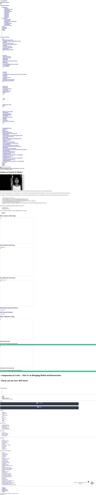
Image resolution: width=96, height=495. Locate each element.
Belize (3, 452)
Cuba (3, 457)
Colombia (4, 455)
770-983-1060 (4, 415)
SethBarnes (19, 1)
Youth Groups (6, 12)
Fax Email (4, 417)
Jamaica (3, 466)
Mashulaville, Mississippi (6, 469)
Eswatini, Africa (5, 460)
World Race (6, 17)
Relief (33, 1)
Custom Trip (6, 14)
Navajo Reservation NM (6, 473)
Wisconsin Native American (7, 483)
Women (3, 447)
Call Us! (3, 421)
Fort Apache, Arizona (6, 462)
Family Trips (6, 15)
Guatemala (4, 463)
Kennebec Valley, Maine (6, 467)
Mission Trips (4, 7)
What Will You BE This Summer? (8, 277)
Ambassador (6, 13)
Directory (4, 487)
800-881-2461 (4, 413)
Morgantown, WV (5, 471)
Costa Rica (4, 456)
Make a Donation (5, 433)
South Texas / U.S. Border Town (8, 480)
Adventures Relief (5, 440)
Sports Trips (6, 16)
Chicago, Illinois (5, 454)
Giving (38, 1)
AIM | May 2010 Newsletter (6, 312)
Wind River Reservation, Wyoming (8, 482)
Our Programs (4, 18)
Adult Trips (6, 8)
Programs (4, 130)
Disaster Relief (7, 10)
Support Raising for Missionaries (7, 245)
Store (43, 1)
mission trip (18, 210)
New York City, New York (7, 475)
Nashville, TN (4, 472)
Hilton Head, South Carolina (7, 465)
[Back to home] (4, 2)
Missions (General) (9, 169)
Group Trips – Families (6, 444)
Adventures (4, 1)
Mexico (3, 470)
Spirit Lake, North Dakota (6, 481)
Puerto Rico (4, 477)
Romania (3, 478)
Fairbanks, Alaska (5, 461)
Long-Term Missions (8, 23)
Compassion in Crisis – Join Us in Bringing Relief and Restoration (31, 375)
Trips (3, 38)
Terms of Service (5, 490)
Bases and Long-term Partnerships (10, 21)
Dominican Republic (6, 458)
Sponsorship (27, 1)
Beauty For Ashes (7, 19)
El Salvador (4, 459)
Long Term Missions (8, 11)
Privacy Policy (4, 489)
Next (3, 213)
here (26, 210)
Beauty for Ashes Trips (8, 9)
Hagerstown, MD (5, 464)
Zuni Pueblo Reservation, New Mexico (9, 484)
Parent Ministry (7, 24)
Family (3, 443)
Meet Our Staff (5, 434)
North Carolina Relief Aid (6, 476)
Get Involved (4, 27)
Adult (3, 439)
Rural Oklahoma (5, 479)
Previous (3, 212)
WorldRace (12, 1)
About (3, 26)
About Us (4, 432)
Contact (3, 30)
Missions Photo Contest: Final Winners (9, 307)
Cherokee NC (4, 453)
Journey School (7, 20)
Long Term (4, 445)
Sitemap (3, 491)
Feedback (4, 488)
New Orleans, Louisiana (6, 474)
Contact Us (4, 419)
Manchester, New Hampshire (7, 468)
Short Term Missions (8, 25)
